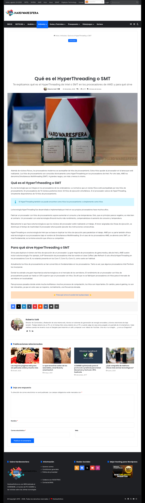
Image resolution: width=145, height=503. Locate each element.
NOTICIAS (19, 24)
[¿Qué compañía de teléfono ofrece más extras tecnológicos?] (120, 356)
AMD (39, 2)
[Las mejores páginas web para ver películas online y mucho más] (25, 356)
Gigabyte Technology (68, 2)
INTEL (26, 2)
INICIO (9, 24)
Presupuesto (73, 24)
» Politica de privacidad (49, 472)
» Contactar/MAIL (47, 482)
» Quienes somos (47, 467)
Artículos (41, 24)
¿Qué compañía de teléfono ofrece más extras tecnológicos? (120, 367)
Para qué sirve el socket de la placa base (72, 295)
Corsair (81, 2)
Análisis (31, 24)
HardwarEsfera (58, 499)
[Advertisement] (72, 59)
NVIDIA (33, 2)
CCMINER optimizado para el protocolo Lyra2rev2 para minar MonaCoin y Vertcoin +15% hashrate (87, 369)
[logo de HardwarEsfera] (22, 12)
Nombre (14, 421)
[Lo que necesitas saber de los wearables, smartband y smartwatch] (57, 356)
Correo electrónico (18, 430)
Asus (51, 2)
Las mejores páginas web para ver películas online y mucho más (24, 367)
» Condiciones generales (50, 469)
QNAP (57, 2)
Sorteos (100, 24)
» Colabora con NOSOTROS (50, 480)
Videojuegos (87, 24)
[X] (29, 331)
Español (91, 2)
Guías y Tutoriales (57, 24)
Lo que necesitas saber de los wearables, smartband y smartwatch (55, 368)
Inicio (57, 36)
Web (76, 430)
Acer (45, 2)
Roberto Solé (52, 89)
